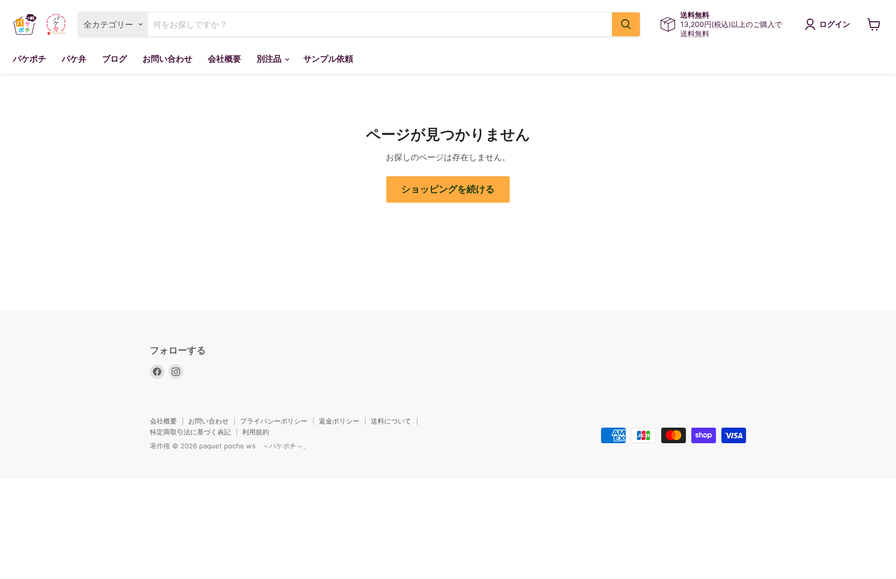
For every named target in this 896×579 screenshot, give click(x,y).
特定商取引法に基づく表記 (190, 432)
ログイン (834, 24)
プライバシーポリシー (273, 421)
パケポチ (29, 59)
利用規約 (255, 432)
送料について (391, 421)
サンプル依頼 (328, 59)
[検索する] (626, 24)
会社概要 (224, 59)
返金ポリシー (339, 421)
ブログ (114, 59)
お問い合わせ (167, 59)
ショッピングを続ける (448, 189)
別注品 (270, 59)
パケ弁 (74, 59)
